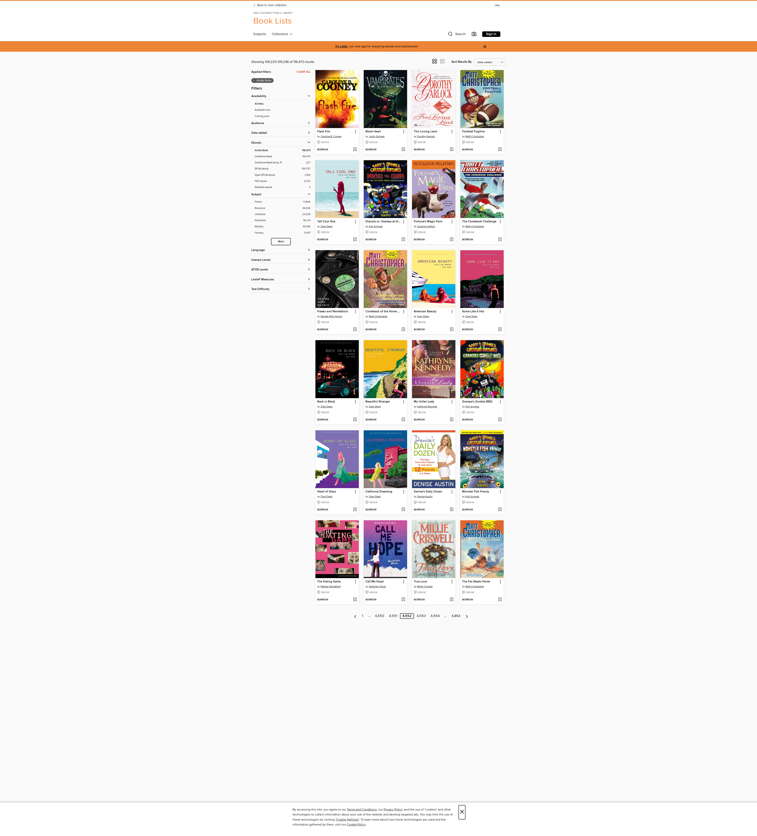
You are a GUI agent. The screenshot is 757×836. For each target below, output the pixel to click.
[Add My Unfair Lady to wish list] (451, 419)
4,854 (455, 616)
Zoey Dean (327, 226)
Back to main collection (271, 5)
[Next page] (467, 616)
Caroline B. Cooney (331, 136)
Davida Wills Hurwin (331, 316)
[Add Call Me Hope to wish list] (403, 599)
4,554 (435, 616)
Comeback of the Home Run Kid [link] (383, 311)
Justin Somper (377, 136)
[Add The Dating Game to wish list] (354, 599)
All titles (259, 104)
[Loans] (474, 35)
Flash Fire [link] (323, 131)
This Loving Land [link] (425, 131)
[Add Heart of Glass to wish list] (354, 509)
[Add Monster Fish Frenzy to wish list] (499, 509)
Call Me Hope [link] (374, 581)
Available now (262, 109)
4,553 (421, 616)
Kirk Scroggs (376, 226)
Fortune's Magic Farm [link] (428, 221)
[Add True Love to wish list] (451, 599)
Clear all (303, 72)
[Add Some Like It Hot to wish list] (499, 329)
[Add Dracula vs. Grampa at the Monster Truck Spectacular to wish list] (403, 239)
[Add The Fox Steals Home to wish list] (499, 599)
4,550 (379, 616)
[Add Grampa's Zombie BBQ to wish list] (499, 419)
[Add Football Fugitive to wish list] (499, 149)
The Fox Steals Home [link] (476, 581)
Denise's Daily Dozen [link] (428, 491)
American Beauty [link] (425, 311)
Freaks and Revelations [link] (332, 311)
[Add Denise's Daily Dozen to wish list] (451, 509)
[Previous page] (355, 616)
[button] (456, 35)
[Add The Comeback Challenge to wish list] (499, 239)
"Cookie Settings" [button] (347, 820)
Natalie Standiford (330, 586)
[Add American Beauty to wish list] (451, 329)
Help (497, 5)
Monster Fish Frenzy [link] (475, 491)
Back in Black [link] (326, 401)
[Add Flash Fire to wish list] (354, 149)
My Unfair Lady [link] (424, 401)
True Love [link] (420, 581)
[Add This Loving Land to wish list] (451, 149)
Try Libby (341, 46)
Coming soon (262, 116)
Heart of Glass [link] (326, 491)
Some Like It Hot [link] (473, 311)
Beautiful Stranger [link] (377, 401)
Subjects (259, 34)
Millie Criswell (425, 586)
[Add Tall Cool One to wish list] (354, 239)
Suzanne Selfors (426, 226)
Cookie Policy (356, 825)
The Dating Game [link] (329, 581)
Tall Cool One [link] (326, 221)
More (281, 241)
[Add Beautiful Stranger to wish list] (403, 419)
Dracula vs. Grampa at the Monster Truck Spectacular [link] (383, 221)
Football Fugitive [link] (473, 131)
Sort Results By (461, 62)
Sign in (491, 34)
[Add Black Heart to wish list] (403, 149)
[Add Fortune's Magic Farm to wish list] (451, 239)
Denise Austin (425, 496)
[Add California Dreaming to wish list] (403, 509)
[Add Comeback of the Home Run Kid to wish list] (403, 329)
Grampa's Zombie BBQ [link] (477, 401)
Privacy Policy (393, 810)
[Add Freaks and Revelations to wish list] (354, 329)
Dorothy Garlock (426, 136)
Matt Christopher (474, 136)
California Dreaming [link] (378, 491)
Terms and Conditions (362, 810)
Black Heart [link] (373, 131)
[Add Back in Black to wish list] (354, 419)
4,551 (393, 616)
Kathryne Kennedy (427, 406)
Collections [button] (281, 34)
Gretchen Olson (377, 586)
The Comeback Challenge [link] (479, 221)
